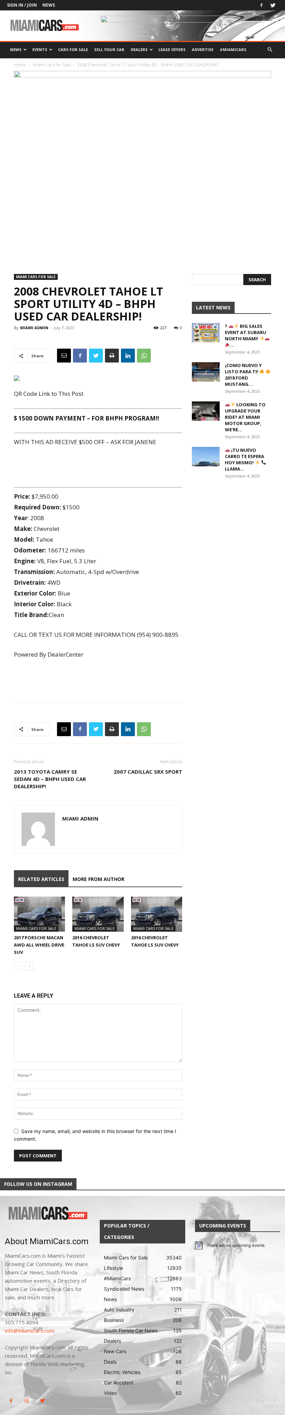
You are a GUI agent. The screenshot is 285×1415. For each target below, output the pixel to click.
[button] (269, 50)
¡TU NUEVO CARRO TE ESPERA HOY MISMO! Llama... (244, 459)
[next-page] (29, 966)
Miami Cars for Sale (52, 65)
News (48, 5)
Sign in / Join (22, 5)
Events (39, 49)
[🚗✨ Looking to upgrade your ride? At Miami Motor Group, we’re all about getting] (206, 411)
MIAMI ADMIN (34, 327)
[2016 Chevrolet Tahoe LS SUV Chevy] (97, 914)
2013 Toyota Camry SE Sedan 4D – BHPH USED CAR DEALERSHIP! (50, 779)
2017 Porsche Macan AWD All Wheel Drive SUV (39, 944)
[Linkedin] (128, 356)
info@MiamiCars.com (29, 1330)
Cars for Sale (73, 49)
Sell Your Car (109, 49)
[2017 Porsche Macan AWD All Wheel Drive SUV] (39, 914)
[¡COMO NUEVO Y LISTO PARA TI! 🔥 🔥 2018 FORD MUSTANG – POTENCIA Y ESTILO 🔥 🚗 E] (206, 372)
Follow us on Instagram (38, 1184)
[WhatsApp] (144, 356)
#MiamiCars (233, 49)
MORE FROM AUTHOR (98, 879)
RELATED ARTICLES (41, 879)
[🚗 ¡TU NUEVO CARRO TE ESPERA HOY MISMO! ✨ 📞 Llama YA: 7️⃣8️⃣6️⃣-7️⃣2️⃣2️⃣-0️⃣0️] (206, 456)
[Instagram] (27, 1401)
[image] (47, 1213)
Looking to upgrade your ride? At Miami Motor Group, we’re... (245, 417)
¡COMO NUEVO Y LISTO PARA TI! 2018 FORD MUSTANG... (243, 374)
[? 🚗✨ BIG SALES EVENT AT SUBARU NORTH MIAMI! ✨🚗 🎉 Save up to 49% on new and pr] (206, 332)
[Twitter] (273, 5)
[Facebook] (261, 5)
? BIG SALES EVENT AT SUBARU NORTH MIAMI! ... (245, 335)
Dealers (139, 49)
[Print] (112, 356)
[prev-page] (18, 966)
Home (20, 65)
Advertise (202, 49)
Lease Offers (172, 49)
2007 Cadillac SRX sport (148, 771)
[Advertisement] (98, 466)
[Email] (64, 356)
